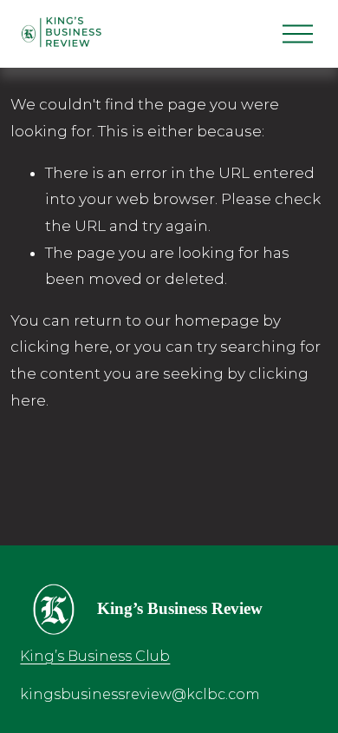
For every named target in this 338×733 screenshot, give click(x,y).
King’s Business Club (95, 656)
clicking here (59, 346)
